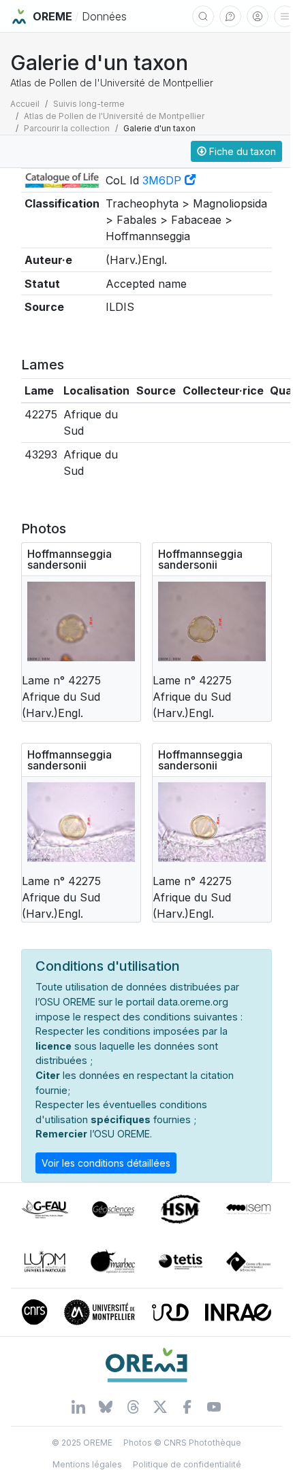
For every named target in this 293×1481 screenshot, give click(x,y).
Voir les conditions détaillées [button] (106, 1163)
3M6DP (163, 180)
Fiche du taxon (241, 151)
